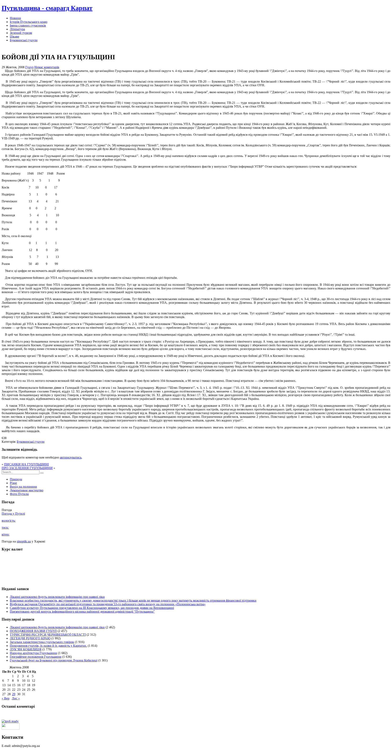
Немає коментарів (46, 67)
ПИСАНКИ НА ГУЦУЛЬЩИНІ (26, 464)
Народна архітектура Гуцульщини (33, 653)
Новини (15, 18)
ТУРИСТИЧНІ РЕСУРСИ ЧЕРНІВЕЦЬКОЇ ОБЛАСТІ (48, 634)
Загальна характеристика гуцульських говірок (42, 642)
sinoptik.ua (24, 541)
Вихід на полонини (23, 486)
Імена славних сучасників (28, 25)
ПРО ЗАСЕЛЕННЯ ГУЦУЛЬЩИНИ (27, 468)
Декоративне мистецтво (26, 490)
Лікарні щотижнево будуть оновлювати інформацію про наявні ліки (57, 597)
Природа (16, 479)
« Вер (5, 698)
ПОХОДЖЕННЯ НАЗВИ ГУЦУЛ (33, 631)
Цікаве (14, 36)
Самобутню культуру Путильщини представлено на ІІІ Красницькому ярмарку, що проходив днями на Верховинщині (92, 608)
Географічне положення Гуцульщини (35, 656)
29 (13, 694)
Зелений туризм (21, 33)
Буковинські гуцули (24, 40)
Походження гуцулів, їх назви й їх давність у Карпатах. (48, 645)
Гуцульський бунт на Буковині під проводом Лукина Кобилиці (53, 660)
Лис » (16, 698)
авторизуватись (70, 457)
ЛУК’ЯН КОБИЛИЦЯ (25, 649)
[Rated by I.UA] (11, 728)
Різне (13, 483)
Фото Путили (19, 494)
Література (17, 29)
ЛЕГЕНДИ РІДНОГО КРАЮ (30, 638)
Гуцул (29, 67)
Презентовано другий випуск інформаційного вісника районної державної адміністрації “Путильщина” (82, 611)
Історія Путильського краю (28, 22)
